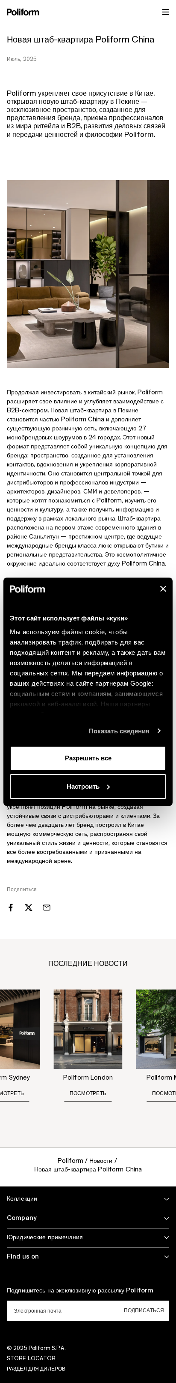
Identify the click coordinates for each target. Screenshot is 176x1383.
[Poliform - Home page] (23, 12)
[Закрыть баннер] (163, 589)
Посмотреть (88, 1093)
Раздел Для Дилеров (36, 1368)
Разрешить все (88, 758)
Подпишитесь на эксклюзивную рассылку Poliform (80, 1291)
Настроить (83, 786)
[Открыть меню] (165, 12)
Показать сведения (119, 731)
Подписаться (144, 1310)
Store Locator (31, 1358)
